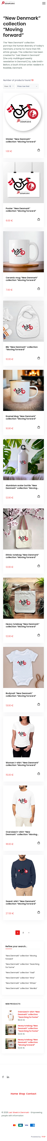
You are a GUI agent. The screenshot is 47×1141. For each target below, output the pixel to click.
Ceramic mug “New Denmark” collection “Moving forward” (22, 278)
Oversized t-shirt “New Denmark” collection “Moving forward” (21, 833)
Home (14, 1093)
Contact (31, 1093)
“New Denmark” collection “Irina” (20, 977)
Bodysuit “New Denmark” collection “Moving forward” (21, 694)
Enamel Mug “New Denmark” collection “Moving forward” (21, 417)
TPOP (43, 1137)
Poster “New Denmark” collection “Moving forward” (21, 209)
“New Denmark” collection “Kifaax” (20, 983)
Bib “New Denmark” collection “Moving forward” (22, 348)
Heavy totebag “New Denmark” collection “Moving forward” (22, 625)
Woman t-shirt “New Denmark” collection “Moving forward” (22, 763)
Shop (22, 1093)
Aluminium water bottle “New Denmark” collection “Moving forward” (21, 486)
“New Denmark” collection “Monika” (21, 988)
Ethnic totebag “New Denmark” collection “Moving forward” (22, 556)
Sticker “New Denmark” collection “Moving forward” (21, 140)
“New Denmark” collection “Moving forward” (21, 957)
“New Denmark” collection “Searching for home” (22, 966)
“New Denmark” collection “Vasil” (20, 972)
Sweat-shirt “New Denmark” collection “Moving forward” (21, 902)
